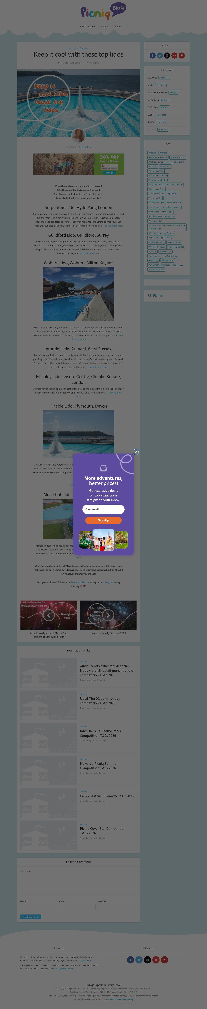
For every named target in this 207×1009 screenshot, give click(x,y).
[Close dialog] (135, 452)
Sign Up (103, 520)
